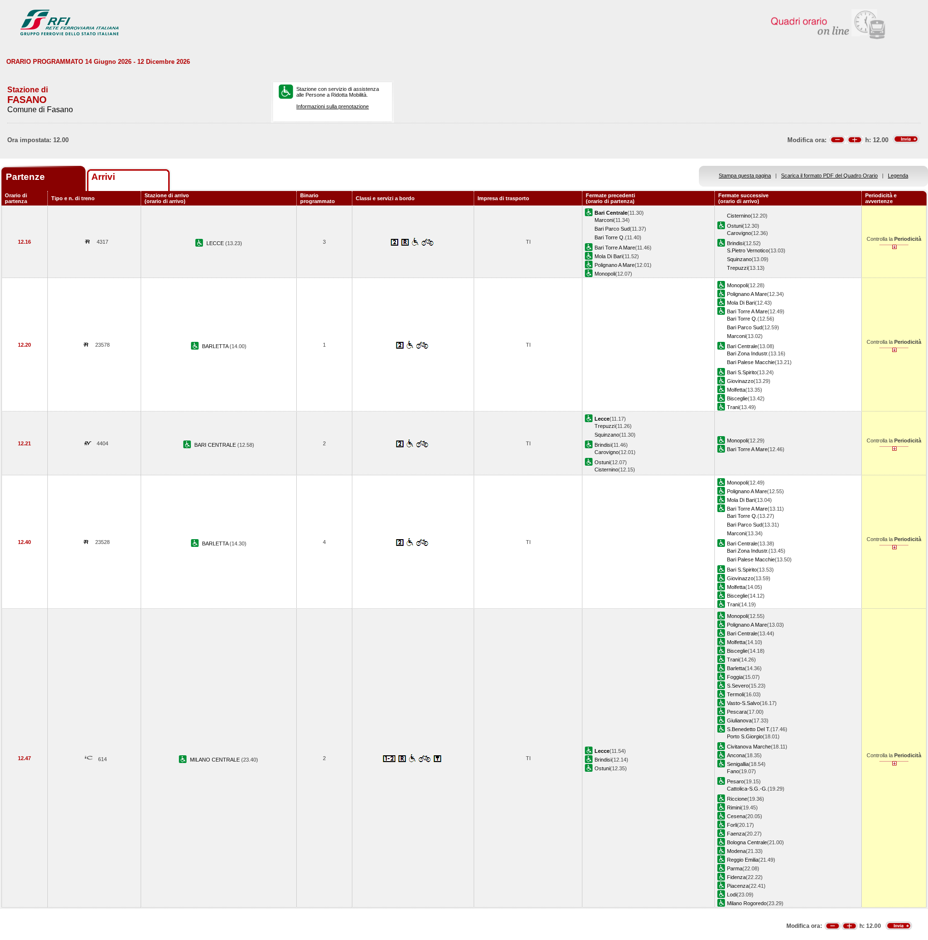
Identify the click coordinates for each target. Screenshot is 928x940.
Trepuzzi (737, 268)
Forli (732, 825)
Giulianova (739, 720)
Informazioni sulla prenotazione (332, 106)
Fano (733, 771)
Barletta (736, 668)
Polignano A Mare (614, 265)
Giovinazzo (740, 381)
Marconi (603, 220)
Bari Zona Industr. (747, 353)
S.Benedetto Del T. (748, 729)
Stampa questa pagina (745, 175)
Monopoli (604, 274)
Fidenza (736, 877)
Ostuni (734, 226)
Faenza (736, 834)
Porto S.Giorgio (745, 736)
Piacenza (738, 886)
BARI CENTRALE (215, 445)
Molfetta (736, 390)
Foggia (735, 677)
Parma (734, 868)
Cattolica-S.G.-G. (747, 789)
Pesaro (735, 781)
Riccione (737, 799)
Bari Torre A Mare (614, 247)
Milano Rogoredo (747, 903)
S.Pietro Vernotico (747, 250)
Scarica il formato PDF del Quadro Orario (829, 175)
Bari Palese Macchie (751, 362)
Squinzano (739, 259)
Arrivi (103, 177)
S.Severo (738, 686)
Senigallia (738, 764)
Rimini (734, 807)
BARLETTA (216, 346)
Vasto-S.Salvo (743, 703)
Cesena (736, 816)
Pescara (737, 712)
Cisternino (739, 216)
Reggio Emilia (742, 860)
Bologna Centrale (747, 842)
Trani (733, 407)
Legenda (898, 175)
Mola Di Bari (608, 256)
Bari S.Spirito (742, 372)
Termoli (735, 694)
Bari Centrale (742, 346)
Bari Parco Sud (612, 229)
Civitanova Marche (749, 746)
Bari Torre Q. (609, 237)
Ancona (736, 755)
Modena (736, 851)
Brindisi (735, 243)
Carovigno (739, 233)
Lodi (732, 894)
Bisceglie (737, 398)
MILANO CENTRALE (215, 760)
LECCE (215, 243)
